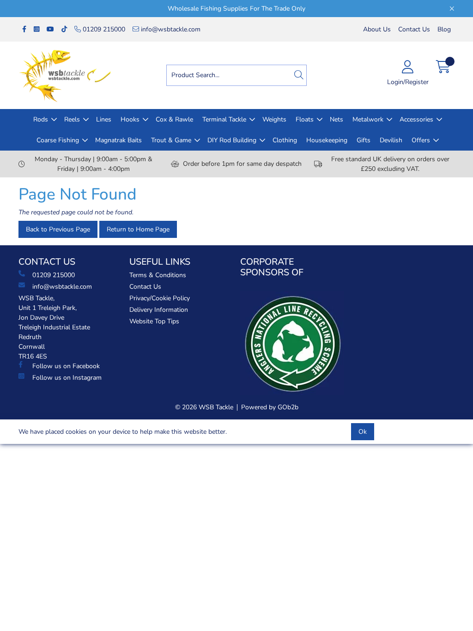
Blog (444, 29)
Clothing (285, 140)
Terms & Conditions (157, 275)
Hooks (130, 119)
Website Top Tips (154, 321)
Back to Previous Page (58, 229)
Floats (305, 119)
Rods (40, 119)
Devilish (391, 140)
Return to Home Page (138, 229)
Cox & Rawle (174, 119)
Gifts (363, 140)
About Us (377, 29)
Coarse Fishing (57, 140)
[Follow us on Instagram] (36, 29)
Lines (103, 119)
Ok (362, 431)
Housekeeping (326, 140)
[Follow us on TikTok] (64, 29)
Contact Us (414, 29)
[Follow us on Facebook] (24, 29)
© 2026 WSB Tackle (204, 407)
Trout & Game (171, 140)
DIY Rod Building (231, 140)
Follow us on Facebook (66, 366)
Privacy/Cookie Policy (159, 298)
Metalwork (367, 119)
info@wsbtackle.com (169, 29)
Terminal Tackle (224, 119)
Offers (421, 140)
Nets (336, 119)
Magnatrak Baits (118, 140)
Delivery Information (158, 309)
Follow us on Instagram (67, 377)
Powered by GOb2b (269, 407)
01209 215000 (103, 29)
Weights (274, 119)
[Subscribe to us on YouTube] (50, 29)
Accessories (416, 119)
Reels (72, 119)
